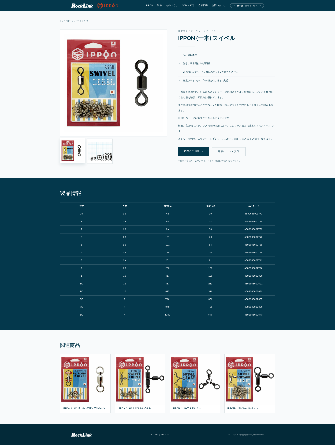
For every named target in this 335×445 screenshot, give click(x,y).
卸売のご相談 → (194, 151)
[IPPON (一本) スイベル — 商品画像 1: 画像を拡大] (113, 83)
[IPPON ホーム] (94, 5)
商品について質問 (229, 151)
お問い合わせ (219, 5)
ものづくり (172, 5)
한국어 (248, 6)
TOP (62, 21)
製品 (159, 5)
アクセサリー (84, 21)
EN (233, 6)
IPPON (149, 5)
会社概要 (203, 5)
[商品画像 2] (99, 151)
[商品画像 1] (72, 150)
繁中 (255, 6)
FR (260, 6)
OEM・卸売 (188, 5)
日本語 (240, 6)
